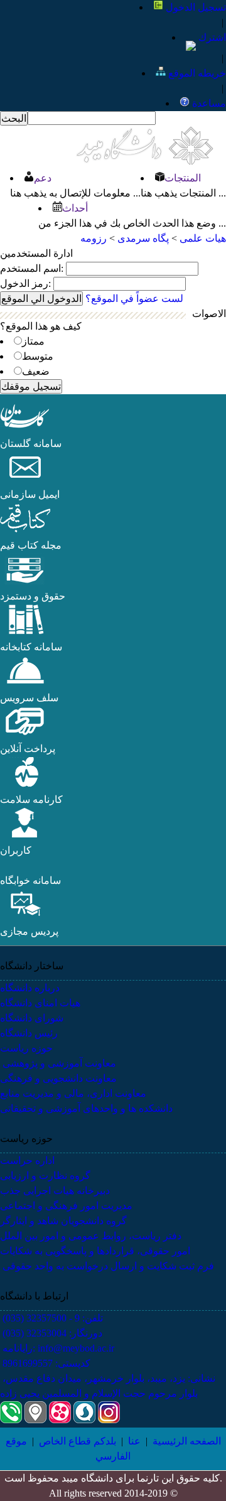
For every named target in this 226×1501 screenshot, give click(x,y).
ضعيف (36, 371)
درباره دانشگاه (30, 987)
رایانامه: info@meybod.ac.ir (57, 1348)
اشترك (211, 37)
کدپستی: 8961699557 (45, 1363)
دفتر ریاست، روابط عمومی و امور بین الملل (90, 1235)
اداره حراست (27, 1160)
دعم (42, 178)
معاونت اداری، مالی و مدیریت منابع (73, 1093)
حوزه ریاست (26, 1048)
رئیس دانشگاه (29, 1033)
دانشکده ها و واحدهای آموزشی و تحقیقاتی (86, 1108)
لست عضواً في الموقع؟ (134, 298)
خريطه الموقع (196, 73)
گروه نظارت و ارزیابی (45, 1175)
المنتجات (182, 178)
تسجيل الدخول (194, 7)
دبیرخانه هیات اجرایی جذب (55, 1190)
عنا (134, 1441)
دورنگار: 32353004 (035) (51, 1333)
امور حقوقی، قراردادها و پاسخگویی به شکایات (95, 1250)
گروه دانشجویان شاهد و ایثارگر (63, 1220)
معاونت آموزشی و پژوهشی (58, 1063)
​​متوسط (37, 356)
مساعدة (208, 103)
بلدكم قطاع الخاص (77, 1441)
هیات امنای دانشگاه (40, 1003)
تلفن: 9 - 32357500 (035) (51, 1318)
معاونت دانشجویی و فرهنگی (58, 1078)
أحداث (75, 208)
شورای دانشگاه (31, 1018)
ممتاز (33, 341)
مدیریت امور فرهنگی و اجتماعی (66, 1205)
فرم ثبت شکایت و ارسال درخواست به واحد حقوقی (107, 1266)
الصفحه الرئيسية (187, 1441)
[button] (25, 428)
